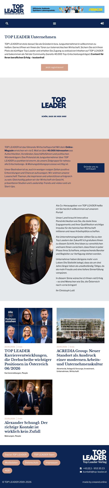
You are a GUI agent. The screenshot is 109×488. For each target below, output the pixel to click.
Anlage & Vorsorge (75, 369)
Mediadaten (11, 462)
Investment (89, 369)
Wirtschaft (74, 371)
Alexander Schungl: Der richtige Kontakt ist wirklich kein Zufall (26, 427)
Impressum (52, 462)
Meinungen (9, 436)
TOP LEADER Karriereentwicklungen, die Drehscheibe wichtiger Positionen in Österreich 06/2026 (28, 360)
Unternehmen (63, 371)
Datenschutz (31, 462)
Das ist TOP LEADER (16, 454)
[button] (7, 23)
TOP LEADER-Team (44, 454)
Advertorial (61, 369)
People (25, 373)
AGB (7, 470)
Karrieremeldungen (13, 373)
